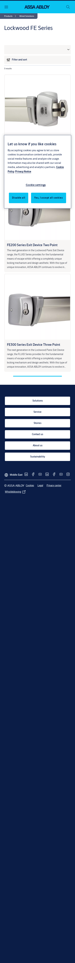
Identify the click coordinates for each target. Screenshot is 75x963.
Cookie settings (36, 185)
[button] (26, 16)
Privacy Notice (23, 171)
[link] (10, 16)
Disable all (18, 197)
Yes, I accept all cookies (48, 197)
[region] (37, 172)
